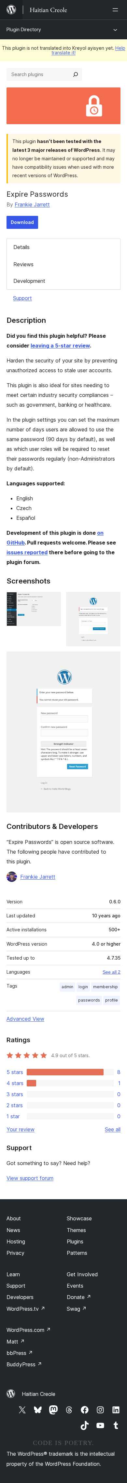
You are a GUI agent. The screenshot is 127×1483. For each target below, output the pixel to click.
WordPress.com (29, 1330)
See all (112, 1129)
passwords (89, 1000)
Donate (79, 1297)
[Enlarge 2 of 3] (111, 600)
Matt (16, 1341)
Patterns (77, 1253)
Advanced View (25, 1019)
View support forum (30, 1178)
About (14, 1218)
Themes (76, 1230)
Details (21, 247)
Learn (13, 1274)
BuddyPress (24, 1364)
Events (75, 1285)
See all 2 (111, 972)
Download (22, 222)
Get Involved (82, 1274)
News (13, 1230)
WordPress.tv (26, 1309)
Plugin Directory (24, 29)
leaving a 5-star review (60, 345)
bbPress (20, 1353)
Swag (77, 1309)
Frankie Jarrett (32, 204)
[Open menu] (116, 10)
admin (67, 986)
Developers (20, 1297)
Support (22, 298)
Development (29, 281)
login (83, 986)
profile (111, 1000)
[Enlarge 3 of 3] (111, 660)
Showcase (79, 1218)
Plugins (75, 1241)
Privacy (15, 1253)
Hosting (16, 1241)
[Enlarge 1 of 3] (52, 600)
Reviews (23, 264)
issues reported (27, 552)
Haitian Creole (38, 1394)
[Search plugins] (75, 74)
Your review (21, 1129)
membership (105, 986)
